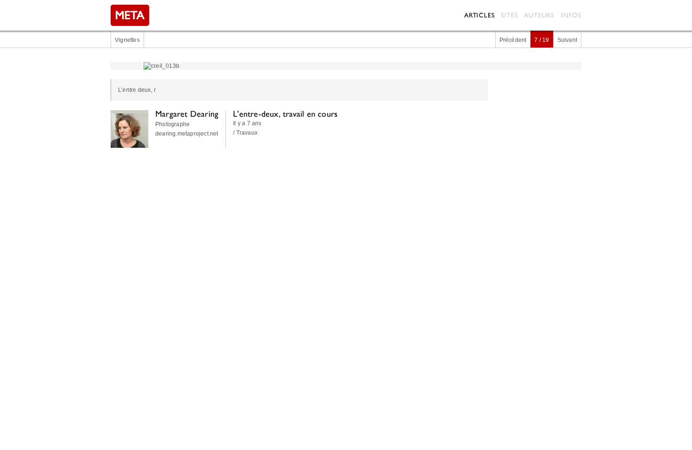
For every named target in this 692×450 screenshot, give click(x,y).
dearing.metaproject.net (186, 133)
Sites (509, 15)
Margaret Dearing (186, 114)
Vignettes (127, 40)
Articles (479, 15)
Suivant (567, 40)
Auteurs (539, 15)
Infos (571, 15)
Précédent (513, 40)
